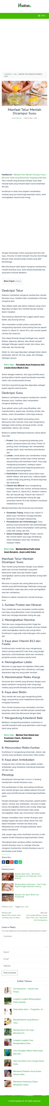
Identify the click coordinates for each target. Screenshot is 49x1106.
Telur (27, 906)
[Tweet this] (8, 862)
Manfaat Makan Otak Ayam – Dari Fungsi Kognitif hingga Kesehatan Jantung (30, 885)
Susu (22, 906)
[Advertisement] (24, 45)
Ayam (11, 906)
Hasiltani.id (29, 779)
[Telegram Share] (16, 862)
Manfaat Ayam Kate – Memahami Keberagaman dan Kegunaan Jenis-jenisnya (28, 876)
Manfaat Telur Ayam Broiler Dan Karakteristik (27, 895)
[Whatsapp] (20, 862)
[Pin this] (12, 862)
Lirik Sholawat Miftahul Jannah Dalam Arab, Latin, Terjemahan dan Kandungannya (36, 916)
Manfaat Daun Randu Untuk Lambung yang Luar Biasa (11, 915)
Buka (18, 281)
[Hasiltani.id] (24, 5)
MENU (43, 16)
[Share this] (3, 862)
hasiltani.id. (20, 1101)
